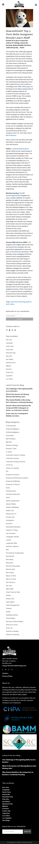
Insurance (9, 523)
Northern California (12, 546)
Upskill (8, 612)
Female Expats (11, 491)
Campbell (9, 343)
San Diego (6, 820)
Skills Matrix (10, 589)
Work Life (9, 628)
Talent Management (12, 605)
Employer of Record (13, 484)
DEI (7, 471)
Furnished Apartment (13, 494)
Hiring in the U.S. (11, 514)
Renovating (10, 572)
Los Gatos (9, 379)
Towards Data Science (20, 149)
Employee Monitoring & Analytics (17, 478)
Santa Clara (10, 346)
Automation (10, 435)
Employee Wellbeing (13, 481)
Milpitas (8, 366)
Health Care (10, 510)
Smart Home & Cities (13, 592)
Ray (17, 47)
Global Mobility (18, 45)
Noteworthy (16, 252)
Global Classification (13, 501)
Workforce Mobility (12, 631)
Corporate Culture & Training (15, 455)
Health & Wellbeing (12, 507)
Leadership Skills (11, 543)
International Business (13, 527)
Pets (7, 550)
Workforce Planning (12, 634)
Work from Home (12, 625)
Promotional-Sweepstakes (15, 553)
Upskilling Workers (12, 615)
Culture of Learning (12, 468)
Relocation (9, 563)
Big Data (9, 442)
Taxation (9, 608)
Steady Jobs (10, 599)
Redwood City (11, 362)
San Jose (9, 340)
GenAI (8, 497)
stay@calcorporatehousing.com (14, 666)
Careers (5, 673)
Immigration (10, 520)
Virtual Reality (10, 618)
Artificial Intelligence (12, 429)
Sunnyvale (9, 349)
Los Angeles (7, 818)
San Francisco (11, 135)
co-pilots (9, 452)
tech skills (10, 304)
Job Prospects (11, 533)
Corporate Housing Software (15, 461)
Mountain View (11, 353)
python (28, 302)
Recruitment (10, 556)
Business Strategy (12, 445)
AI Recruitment (11, 426)
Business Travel (11, 448)
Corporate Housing (12, 458)
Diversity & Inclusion (12, 475)
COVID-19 (9, 465)
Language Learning (12, 537)
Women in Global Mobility (14, 621)
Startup (8, 595)
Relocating (9, 559)
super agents (10, 602)
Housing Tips (10, 517)
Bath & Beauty (11, 439)
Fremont (9, 369)
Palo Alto (9, 356)
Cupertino (9, 376)
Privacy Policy (7, 676)
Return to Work (11, 576)
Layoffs (8, 540)
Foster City (9, 372)
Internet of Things (12, 530)
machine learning (18, 302)
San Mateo (9, 359)
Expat (8, 488)
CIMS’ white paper (24, 86)
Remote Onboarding (13, 566)
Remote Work (10, 569)
